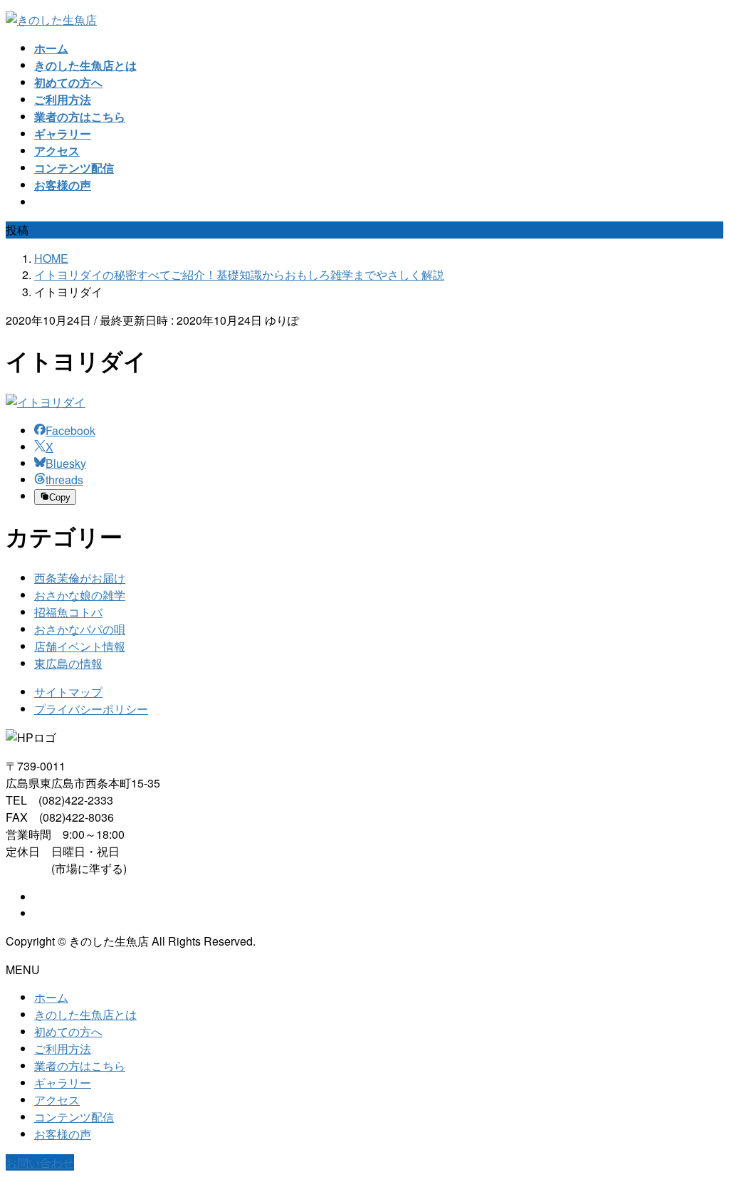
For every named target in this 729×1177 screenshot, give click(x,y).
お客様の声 (62, 1134)
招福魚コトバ (68, 612)
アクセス (57, 1100)
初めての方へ (68, 1031)
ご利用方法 (62, 1048)
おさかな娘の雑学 (79, 595)
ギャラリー (62, 1082)
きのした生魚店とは (85, 1014)
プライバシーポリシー (91, 709)
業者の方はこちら (79, 1065)
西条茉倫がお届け (79, 578)
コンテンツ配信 (74, 1117)
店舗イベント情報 (79, 646)
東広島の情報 (68, 663)
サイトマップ (68, 692)
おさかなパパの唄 (79, 629)
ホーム (51, 997)
